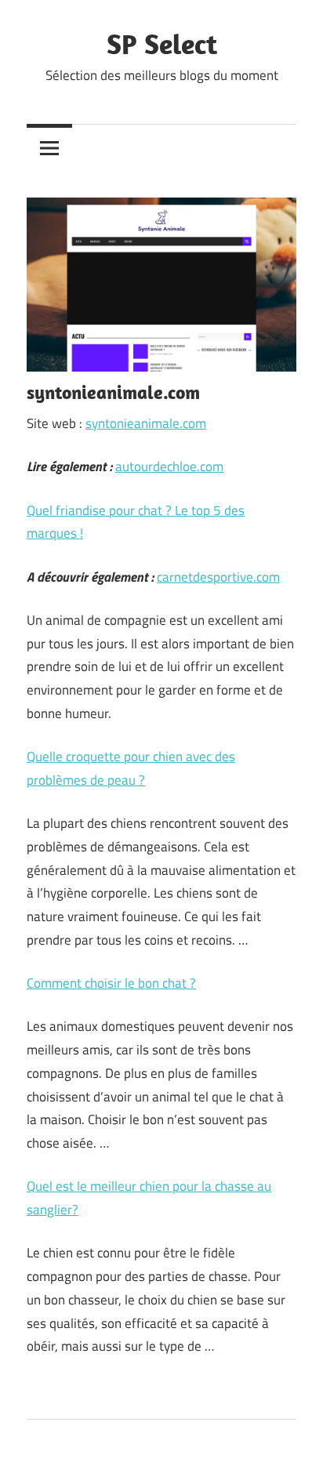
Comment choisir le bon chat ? (111, 983)
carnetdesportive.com (218, 577)
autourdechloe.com (169, 466)
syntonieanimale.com (145, 423)
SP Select (162, 43)
